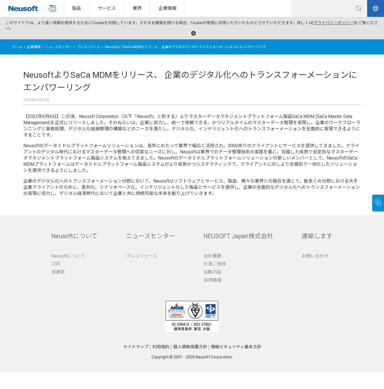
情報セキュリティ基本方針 (236, 346)
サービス (107, 8)
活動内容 (213, 272)
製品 (76, 8)
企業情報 (168, 8)
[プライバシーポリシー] (333, 23)
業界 (137, 8)
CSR (55, 264)
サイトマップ (135, 346)
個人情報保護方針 (190, 346)
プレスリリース (88, 47)
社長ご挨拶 (215, 264)
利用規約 (160, 346)
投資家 (58, 272)
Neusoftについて (68, 256)
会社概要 (213, 256)
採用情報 (213, 280)
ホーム (17, 47)
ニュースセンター (58, 47)
